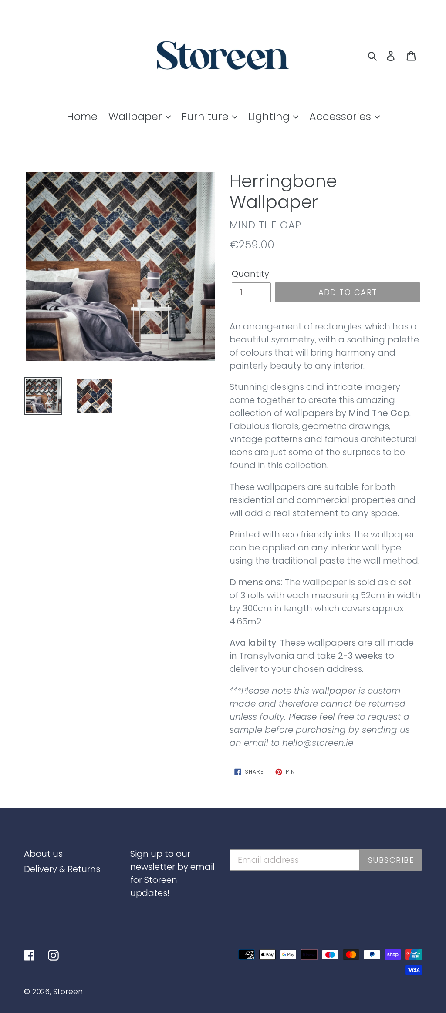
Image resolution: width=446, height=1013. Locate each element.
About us (43, 854)
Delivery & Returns (62, 869)
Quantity (250, 274)
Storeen (68, 991)
